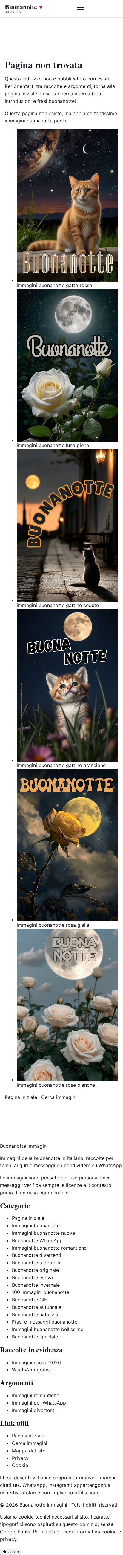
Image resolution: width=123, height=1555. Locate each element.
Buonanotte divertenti (36, 1255)
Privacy (20, 1458)
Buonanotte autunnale (36, 1307)
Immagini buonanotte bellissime (47, 1329)
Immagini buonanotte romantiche (49, 1248)
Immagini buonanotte (36, 1225)
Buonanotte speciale (35, 1337)
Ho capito (10, 1552)
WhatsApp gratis (31, 1370)
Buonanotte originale (35, 1270)
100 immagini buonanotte (40, 1292)
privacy (8, 1539)
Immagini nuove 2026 (36, 1362)
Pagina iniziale (21, 1097)
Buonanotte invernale (36, 1285)
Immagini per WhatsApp (39, 1403)
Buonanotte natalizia (35, 1315)
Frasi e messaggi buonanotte (44, 1322)
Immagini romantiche (35, 1395)
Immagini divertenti (34, 1410)
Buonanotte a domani (36, 1263)
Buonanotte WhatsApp (37, 1240)
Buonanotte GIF (29, 1300)
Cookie (20, 1465)
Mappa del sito (29, 1451)
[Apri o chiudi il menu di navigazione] (81, 9)
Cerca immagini (58, 1097)
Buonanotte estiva (32, 1277)
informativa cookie (95, 1532)
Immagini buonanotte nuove (43, 1233)
